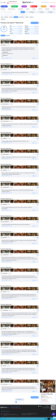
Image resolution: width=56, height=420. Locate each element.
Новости (40, 9)
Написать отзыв (35, 22)
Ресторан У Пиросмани (6, 39)
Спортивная (44, 399)
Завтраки (43, 6)
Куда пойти (20, 9)
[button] (54, 386)
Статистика (3, 19)
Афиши (27, 9)
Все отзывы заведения (5, 92)
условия (45, 418)
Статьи (53, 9)
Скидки (33, 9)
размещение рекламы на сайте (13, 3)
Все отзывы (3, 35)
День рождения (33, 6)
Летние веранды (13, 6)
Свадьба (24, 6)
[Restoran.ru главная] (28, 2)
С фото (9, 35)
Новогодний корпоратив (4, 6)
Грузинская (44, 395)
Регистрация (47, 2)
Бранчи (52, 6)
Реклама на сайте (52, 2)
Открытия (47, 9)
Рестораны (3, 9)
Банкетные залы (11, 9)
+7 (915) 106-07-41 (16, 407)
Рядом (51, 12)
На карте (42, 12)
